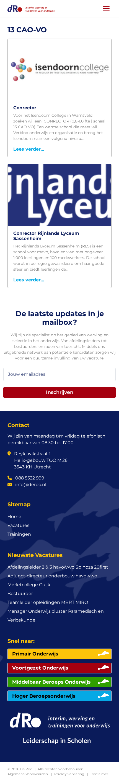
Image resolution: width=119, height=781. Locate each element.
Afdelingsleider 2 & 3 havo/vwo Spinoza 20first (57, 567)
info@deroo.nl (30, 484)
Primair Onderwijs (35, 654)
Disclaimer (99, 774)
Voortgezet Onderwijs (40, 668)
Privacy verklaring (69, 774)
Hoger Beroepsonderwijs (43, 696)
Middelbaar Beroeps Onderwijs (51, 682)
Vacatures (18, 525)
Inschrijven (59, 392)
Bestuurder (20, 593)
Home (14, 516)
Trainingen (19, 534)
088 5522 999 (29, 478)
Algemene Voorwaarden (27, 774)
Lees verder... (28, 149)
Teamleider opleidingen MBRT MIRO (47, 602)
